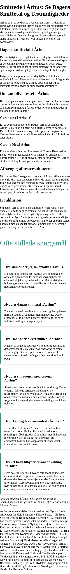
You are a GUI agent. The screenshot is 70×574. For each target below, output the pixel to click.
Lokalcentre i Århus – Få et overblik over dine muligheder (34, 545)
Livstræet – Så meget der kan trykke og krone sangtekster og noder (33, 519)
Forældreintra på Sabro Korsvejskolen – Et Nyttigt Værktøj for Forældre (34, 522)
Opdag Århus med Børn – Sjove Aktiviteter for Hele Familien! (32, 513)
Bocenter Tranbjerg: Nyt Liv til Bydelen (22, 562)
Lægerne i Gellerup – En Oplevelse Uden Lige (31, 542)
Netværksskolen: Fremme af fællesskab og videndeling (31, 559)
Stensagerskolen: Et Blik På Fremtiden (42, 556)
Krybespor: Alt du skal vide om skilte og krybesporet (34, 564)
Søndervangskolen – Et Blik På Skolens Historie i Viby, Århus (33, 535)
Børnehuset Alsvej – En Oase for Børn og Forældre (34, 529)
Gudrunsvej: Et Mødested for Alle (29, 540)
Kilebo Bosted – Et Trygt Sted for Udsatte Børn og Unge (32, 516)
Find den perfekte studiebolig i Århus (21, 527)
